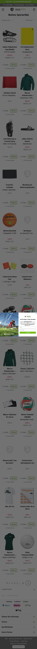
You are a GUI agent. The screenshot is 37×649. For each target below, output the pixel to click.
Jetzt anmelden (28, 332)
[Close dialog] (36, 313)
